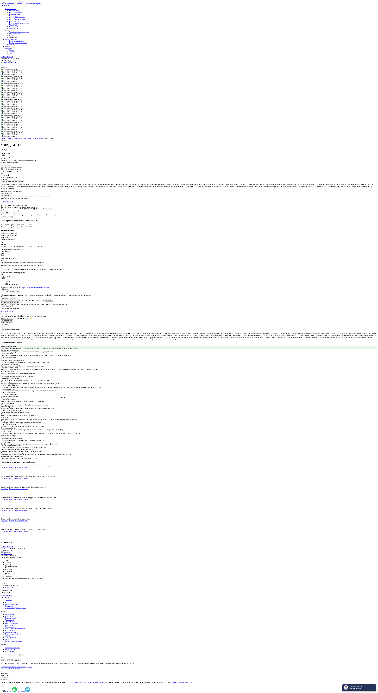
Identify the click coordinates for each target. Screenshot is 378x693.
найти (22, 655)
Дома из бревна (14, 21)
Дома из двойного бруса (17, 18)
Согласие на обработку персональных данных (16, 667)
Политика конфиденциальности (11, 668)
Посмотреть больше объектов (18, 467)
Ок (2, 686)
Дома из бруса (13, 16)
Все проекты (9, 630)
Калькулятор (13, 37)
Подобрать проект (7, 320)
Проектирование (14, 33)
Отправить (49, 209)
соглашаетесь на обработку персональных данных (88, 682)
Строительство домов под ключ (15, 608)
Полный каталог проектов (13, 641)
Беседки (7, 636)
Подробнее (4, 467)
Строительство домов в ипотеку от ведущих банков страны (21, 4)
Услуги (11, 53)
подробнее (5, 289)
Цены (7, 30)
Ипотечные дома (10, 632)
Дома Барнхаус (14, 26)
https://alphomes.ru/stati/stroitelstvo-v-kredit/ (35, 288)
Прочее (7, 639)
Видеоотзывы (13, 44)
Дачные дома (13, 25)
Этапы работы (9, 651)
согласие (8, 215)
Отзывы (11, 50)
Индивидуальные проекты (18, 43)
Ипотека (7, 46)
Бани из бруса (13, 28)
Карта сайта (9, 606)
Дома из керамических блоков (19, 23)
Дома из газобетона (15, 12)
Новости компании (11, 604)
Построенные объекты (16, 41)
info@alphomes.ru (6, 554)
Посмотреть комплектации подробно (12, 181)
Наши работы (11, 39)
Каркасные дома (14, 14)
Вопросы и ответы (11, 649)
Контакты (12, 51)
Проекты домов (14, 10)
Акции (12, 35)
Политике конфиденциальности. (57, 215)
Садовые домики (10, 637)
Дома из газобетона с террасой (33, 138)
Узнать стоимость (7, 166)
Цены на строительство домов (19, 32)
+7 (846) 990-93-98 (7, 57)
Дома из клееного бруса (17, 19)
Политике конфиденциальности (181, 682)
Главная (3, 138)
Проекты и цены (10, 9)
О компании (9, 48)
